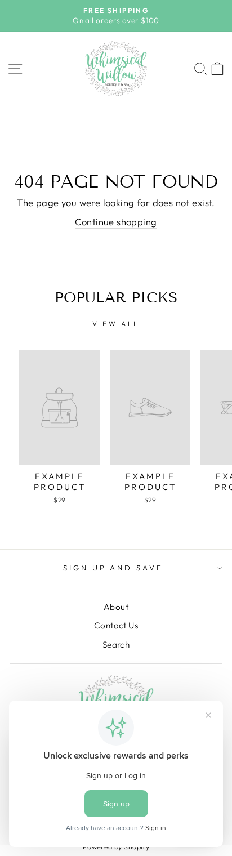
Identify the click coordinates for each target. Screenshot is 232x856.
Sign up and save (113, 567)
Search (116, 644)
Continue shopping (116, 222)
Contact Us (116, 625)
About (116, 606)
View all (116, 323)
